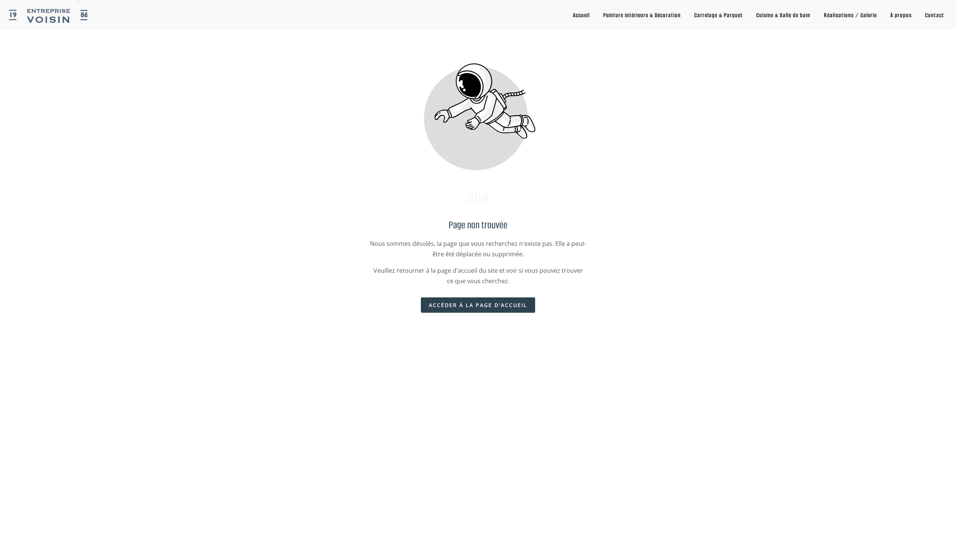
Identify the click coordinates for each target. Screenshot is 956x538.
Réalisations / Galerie (850, 15)
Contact (934, 15)
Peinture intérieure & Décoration (642, 15)
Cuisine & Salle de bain (783, 15)
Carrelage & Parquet (718, 15)
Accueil (581, 15)
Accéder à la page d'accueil (478, 305)
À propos (901, 15)
